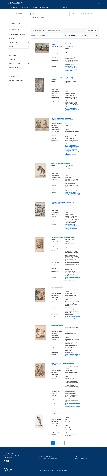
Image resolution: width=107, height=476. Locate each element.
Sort (70, 35)
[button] (74, 14)
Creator (12, 59)
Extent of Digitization (17, 34)
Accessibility (78, 454)
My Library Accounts (45, 456)
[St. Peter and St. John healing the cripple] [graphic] (62, 78)
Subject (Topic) (14, 63)
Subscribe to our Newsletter (48, 458)
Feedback (42, 460)
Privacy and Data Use (81, 458)
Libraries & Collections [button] (40, 7)
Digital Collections (15, 24)
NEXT (97, 443)
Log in (69, 3)
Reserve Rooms (86, 3)
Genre (11, 47)
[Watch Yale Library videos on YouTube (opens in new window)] (8, 461)
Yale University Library (15, 3)
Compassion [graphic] (57, 287)
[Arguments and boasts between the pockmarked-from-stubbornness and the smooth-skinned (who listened (62, 120)
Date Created (14, 76)
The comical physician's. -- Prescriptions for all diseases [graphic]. (62, 203)
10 (84, 35)
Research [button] (14, 7)
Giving (77, 456)
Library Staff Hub (80, 460)
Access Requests (62, 3)
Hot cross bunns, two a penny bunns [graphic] (63, 237)
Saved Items (53, 3)
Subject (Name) (14, 68)
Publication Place (15, 72)
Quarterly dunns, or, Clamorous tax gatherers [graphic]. (63, 364)
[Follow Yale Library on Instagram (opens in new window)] (6, 461)
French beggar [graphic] (57, 413)
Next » (44, 35)
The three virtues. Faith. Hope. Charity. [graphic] (61, 43)
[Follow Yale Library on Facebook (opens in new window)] (4, 461)
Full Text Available (16, 80)
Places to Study (95, 3)
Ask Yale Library (76, 3)
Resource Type (14, 51)
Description (37, 17)
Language (12, 55)
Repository (13, 42)
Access (11, 38)
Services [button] (25, 7)
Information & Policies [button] (61, 7)
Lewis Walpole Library (69, 434)
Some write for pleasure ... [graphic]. (60, 163)
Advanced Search (86, 14)
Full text (43, 17)
